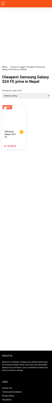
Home (4, 67)
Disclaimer (7, 400)
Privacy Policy (8, 396)
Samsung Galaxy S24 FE (10, 134)
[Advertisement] (26, 35)
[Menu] (3, 3)
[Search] (47, 3)
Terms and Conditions (12, 392)
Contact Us (7, 388)
